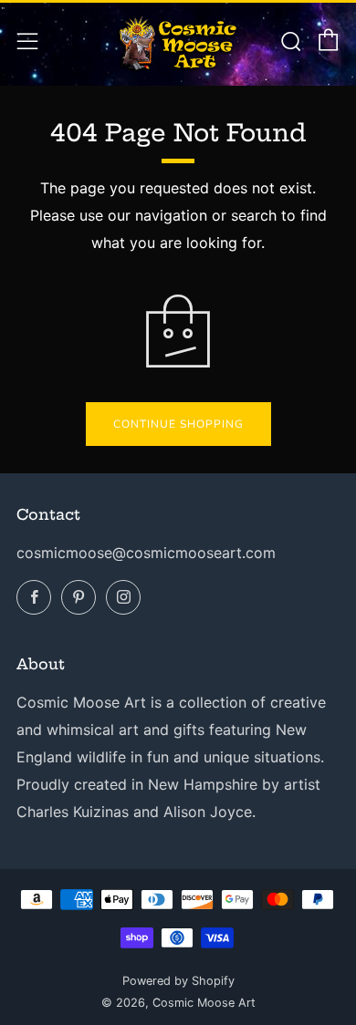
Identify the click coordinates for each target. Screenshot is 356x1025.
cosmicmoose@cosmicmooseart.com (146, 553)
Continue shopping (178, 424)
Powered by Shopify (178, 981)
